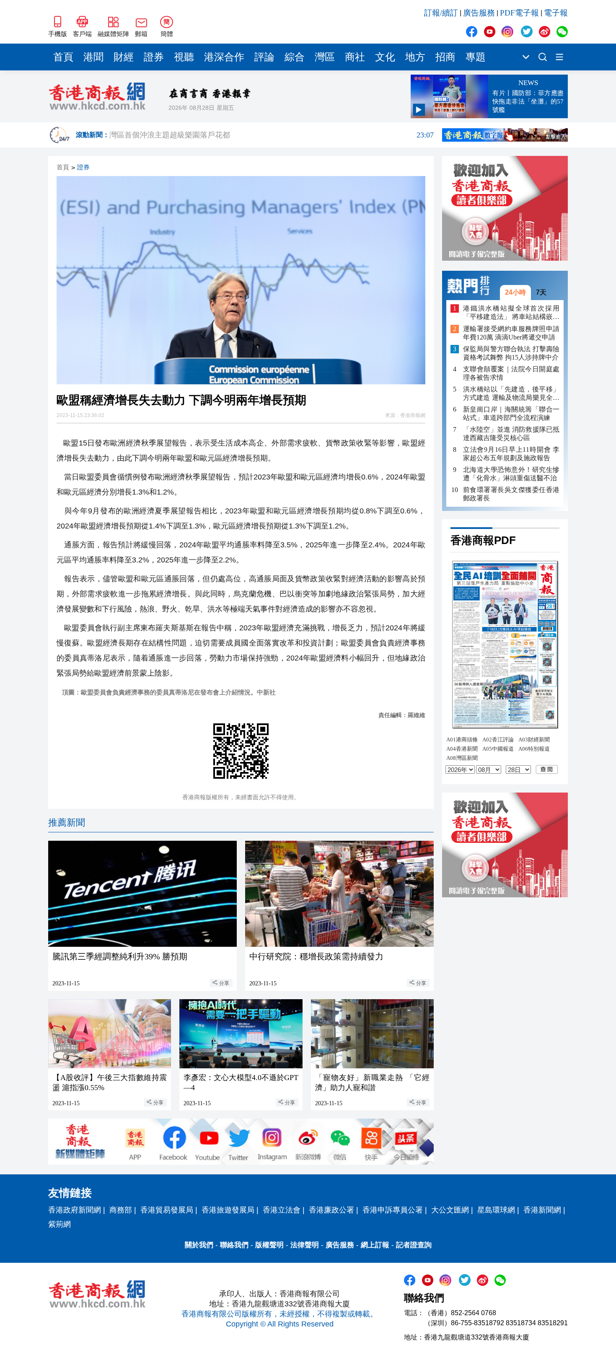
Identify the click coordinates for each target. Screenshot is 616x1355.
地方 (415, 57)
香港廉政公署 (331, 1210)
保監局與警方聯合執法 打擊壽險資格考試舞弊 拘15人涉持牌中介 (511, 353)
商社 (355, 57)
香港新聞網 (542, 1210)
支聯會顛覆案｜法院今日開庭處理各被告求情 (511, 373)
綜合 (295, 57)
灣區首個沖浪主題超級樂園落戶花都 (271, 135)
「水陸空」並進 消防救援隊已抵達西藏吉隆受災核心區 (511, 433)
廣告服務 (479, 12)
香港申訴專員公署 (392, 1210)
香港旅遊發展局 (228, 1210)
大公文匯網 (450, 1210)
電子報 (556, 12)
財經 (124, 57)
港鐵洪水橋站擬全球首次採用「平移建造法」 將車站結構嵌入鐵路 (511, 313)
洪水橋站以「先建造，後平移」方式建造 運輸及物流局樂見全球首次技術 (511, 394)
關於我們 (199, 1245)
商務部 (120, 1210)
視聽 (184, 57)
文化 (385, 57)
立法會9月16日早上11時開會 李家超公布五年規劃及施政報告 (511, 453)
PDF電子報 (519, 12)
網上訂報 (375, 1245)
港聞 (93, 57)
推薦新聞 (66, 822)
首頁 (63, 57)
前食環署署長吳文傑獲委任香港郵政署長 (511, 494)
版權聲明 (269, 1245)
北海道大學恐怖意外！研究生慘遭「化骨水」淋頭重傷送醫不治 (511, 474)
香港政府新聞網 (74, 1210)
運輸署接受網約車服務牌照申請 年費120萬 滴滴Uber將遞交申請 (511, 333)
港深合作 (224, 57)
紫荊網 (59, 1224)
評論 (264, 57)
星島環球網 (496, 1210)
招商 (445, 57)
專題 (476, 57)
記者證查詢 (414, 1245)
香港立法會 (281, 1210)
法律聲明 (304, 1245)
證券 (154, 57)
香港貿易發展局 (166, 1210)
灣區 (325, 57)
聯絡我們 (234, 1245)
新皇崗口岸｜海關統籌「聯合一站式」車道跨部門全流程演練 (511, 413)
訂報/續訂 (441, 12)
